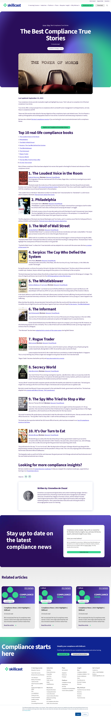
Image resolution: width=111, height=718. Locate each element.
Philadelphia (24, 140)
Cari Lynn (44, 285)
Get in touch (92, 1)
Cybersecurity (34, 681)
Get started (65, 670)
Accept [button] (78, 714)
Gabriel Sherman (33, 177)
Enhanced (64, 675)
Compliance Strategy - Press (55, 48)
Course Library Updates (67, 690)
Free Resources (81, 680)
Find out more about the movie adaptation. (53, 221)
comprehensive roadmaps (42, 469)
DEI (32, 685)
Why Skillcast (75, 5)
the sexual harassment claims (48, 187)
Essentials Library (33, 471)
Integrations (65, 684)
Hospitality (49, 674)
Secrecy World (24, 157)
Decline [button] (85, 714)
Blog (48, 25)
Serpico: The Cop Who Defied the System (33, 145)
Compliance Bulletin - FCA (83, 674)
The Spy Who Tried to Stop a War (30, 160)
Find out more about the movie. (44, 195)
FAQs (78, 678)
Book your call (87, 5)
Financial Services (51, 672)
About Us (79, 692)
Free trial (100, 5)
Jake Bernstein (34, 371)
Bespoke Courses (35, 670)
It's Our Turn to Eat (26, 163)
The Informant (24, 151)
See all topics (34, 677)
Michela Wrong (33, 435)
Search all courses (35, 673)
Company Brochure (51, 692)
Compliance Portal (66, 682)
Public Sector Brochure (52, 703)
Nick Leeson (32, 343)
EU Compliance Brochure (53, 701)
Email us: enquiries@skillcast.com (98, 675)
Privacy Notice (27, 710)
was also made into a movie (55, 358)
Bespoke (62, 5)
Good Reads (56, 177)
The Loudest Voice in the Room (29, 137)
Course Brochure (51, 694)
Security (64, 686)
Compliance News (9, 601)
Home (44, 25)
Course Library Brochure (52, 696)
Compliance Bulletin (82, 672)
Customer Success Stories (83, 690)
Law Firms (49, 676)
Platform (50, 5)
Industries (43, 5)
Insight (67, 5)
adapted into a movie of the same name (48, 330)
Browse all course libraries (37, 675)
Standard (64, 673)
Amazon (48, 177)
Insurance (33, 701)
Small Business (50, 684)
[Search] (107, 5)
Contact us (95, 670)
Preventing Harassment (37, 703)
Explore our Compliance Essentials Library (55, 127)
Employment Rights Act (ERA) (37, 688)
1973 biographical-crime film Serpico (59, 276)
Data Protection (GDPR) (37, 684)
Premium (64, 677)
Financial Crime (35, 695)
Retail (48, 682)
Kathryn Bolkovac (34, 285)
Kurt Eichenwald (34, 313)
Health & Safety (35, 699)
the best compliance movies (40, 119)
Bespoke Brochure (51, 690)
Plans (56, 5)
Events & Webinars (81, 676)
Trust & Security (81, 698)
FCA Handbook (35, 693)
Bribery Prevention (36, 680)
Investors (107, 1)
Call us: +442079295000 (97, 672)
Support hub (100, 1)
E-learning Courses (33, 5)
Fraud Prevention (35, 697)
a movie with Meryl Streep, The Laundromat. (40, 390)
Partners (79, 696)
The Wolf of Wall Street (27, 142)
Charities (49, 670)
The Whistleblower (26, 148)
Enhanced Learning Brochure (51, 698)
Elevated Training (81, 682)
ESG (32, 691)
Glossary (79, 684)
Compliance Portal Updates (68, 688)
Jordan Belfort (33, 230)
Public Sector (50, 680)
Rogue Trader (24, 154)
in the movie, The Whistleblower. (79, 304)
